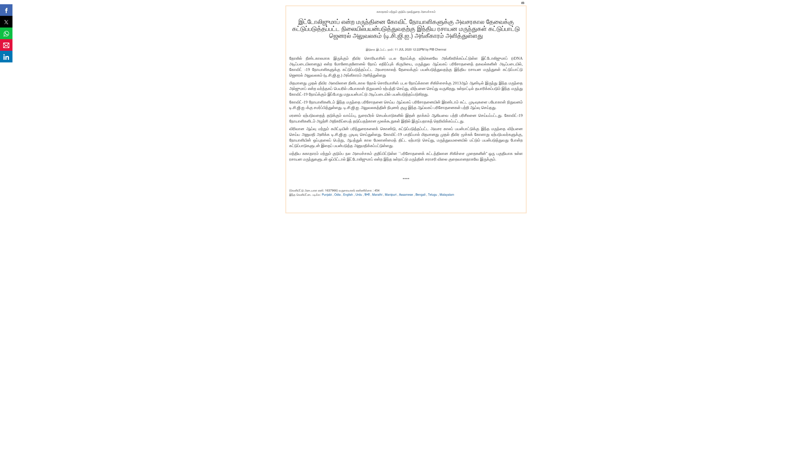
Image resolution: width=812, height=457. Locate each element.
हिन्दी (367, 194)
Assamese (406, 194)
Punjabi (327, 194)
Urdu (359, 194)
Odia (338, 194)
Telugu (433, 194)
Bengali (421, 194)
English (348, 194)
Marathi (377, 194)
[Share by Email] (6, 45)
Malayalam (447, 194)
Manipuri (391, 194)
